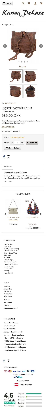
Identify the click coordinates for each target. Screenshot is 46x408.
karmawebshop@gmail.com (14, 335)
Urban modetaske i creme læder (13, 218)
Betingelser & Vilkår (10, 262)
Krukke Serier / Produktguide (15, 347)
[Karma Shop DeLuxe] (23, 12)
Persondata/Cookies (11, 264)
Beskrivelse (7, 167)
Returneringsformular (11, 251)
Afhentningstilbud (10, 308)
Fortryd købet (8, 273)
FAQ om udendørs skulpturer (15, 344)
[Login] (35, 3)
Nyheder (7, 299)
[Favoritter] (29, 3)
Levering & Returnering (11, 249)
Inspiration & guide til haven (15, 350)
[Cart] (41, 3)
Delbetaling (7, 257)
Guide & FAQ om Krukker (14, 338)
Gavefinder (8, 302)
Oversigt (6, 271)
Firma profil (7, 255)
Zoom (23, 67)
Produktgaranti (9, 266)
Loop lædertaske (32, 217)
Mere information (8, 126)
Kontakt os (7, 246)
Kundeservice (8, 244)
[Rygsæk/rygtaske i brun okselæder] (23, 46)
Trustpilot (7, 305)
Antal (6, 142)
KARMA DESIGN (10, 103)
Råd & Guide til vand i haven (15, 341)
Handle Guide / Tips (10, 253)
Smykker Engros (9, 260)
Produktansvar (9, 268)
